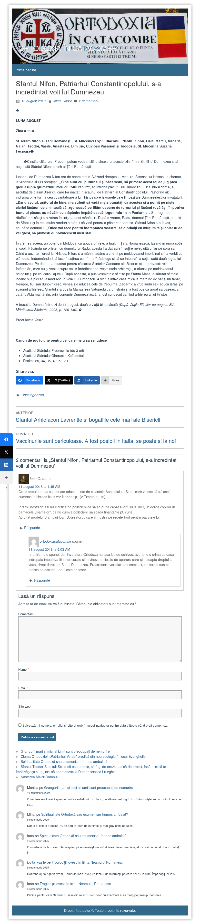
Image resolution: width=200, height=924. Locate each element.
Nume (23, 669)
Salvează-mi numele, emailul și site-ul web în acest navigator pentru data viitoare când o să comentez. (95, 725)
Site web (24, 706)
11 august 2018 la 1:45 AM (39, 486)
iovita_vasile (62, 100)
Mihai (31, 814)
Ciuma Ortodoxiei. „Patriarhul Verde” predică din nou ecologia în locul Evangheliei (83, 756)
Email (23, 688)
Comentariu (27, 614)
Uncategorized (32, 394)
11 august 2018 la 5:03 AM (49, 549)
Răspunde (32, 527)
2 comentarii (88, 100)
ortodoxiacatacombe (55, 541)
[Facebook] (6, 439)
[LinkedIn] (6, 464)
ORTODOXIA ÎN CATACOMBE (67, 48)
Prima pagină (26, 69)
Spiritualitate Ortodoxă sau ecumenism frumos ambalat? (64, 761)
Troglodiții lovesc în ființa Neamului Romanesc (87, 862)
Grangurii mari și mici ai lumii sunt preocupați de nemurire (65, 751)
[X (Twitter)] (6, 452)
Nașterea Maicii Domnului (40, 776)
